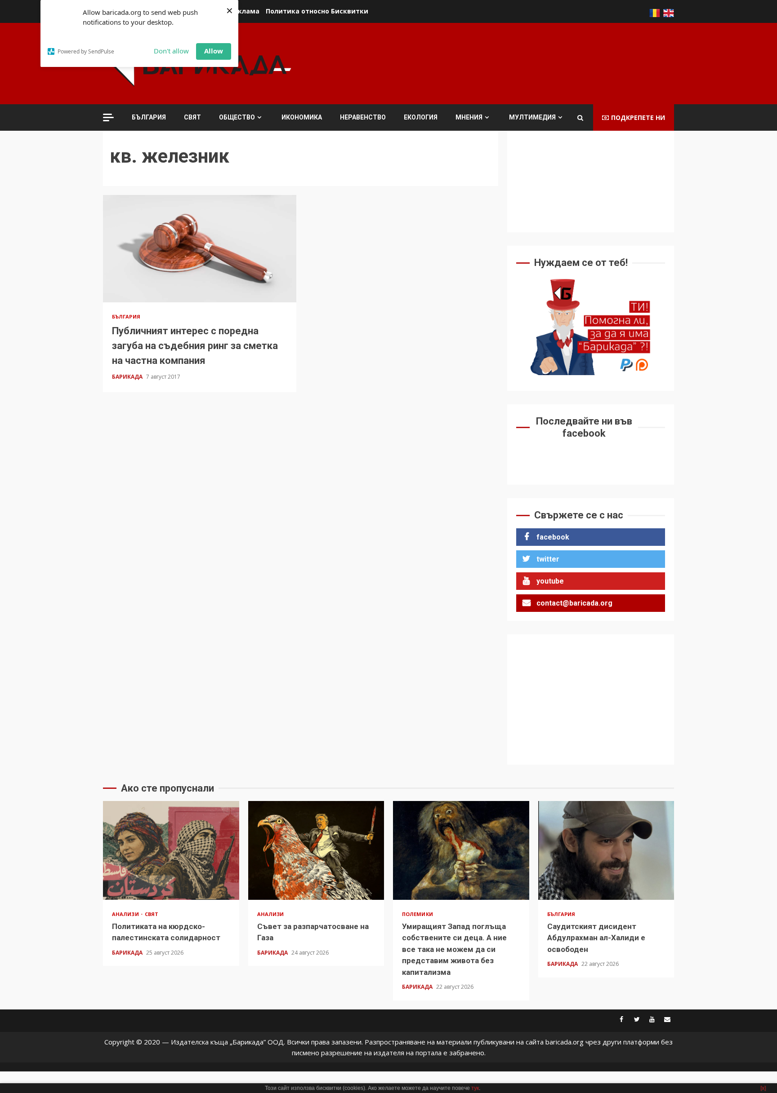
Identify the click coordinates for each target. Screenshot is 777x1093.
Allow (213, 50)
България (149, 117)
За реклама (239, 11)
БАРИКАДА (128, 377)
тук (475, 1088)
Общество (237, 117)
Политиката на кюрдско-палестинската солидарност (171, 850)
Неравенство (363, 117)
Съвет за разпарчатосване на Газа (316, 850)
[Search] (580, 117)
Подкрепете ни (638, 117)
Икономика (301, 117)
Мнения (468, 117)
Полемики (417, 914)
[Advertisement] (510, 62)
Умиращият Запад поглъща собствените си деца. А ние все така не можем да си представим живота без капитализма (461, 850)
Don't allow (171, 50)
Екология (421, 117)
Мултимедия (532, 117)
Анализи (126, 914)
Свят (192, 117)
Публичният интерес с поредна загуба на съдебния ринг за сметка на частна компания (199, 248)
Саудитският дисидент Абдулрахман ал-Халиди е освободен (606, 850)
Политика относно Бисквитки (317, 11)
